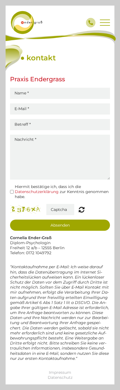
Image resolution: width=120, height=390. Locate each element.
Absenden (60, 225)
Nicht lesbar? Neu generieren (82, 209)
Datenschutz (60, 377)
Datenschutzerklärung (37, 191)
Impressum (60, 372)
